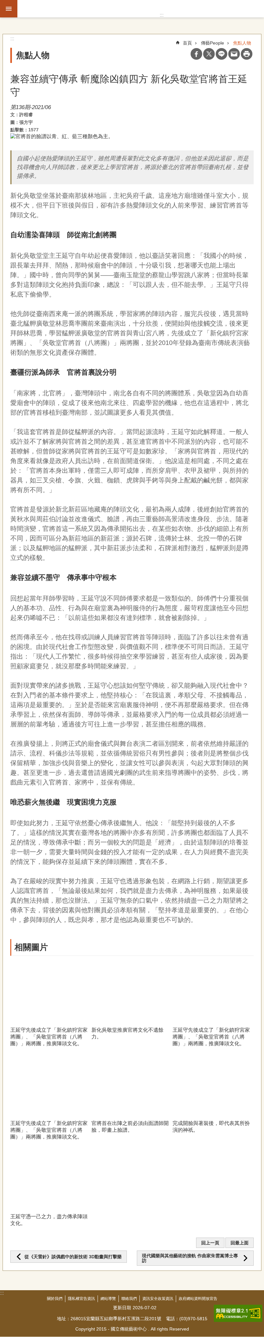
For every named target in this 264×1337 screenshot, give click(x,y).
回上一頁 (210, 1242)
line (221, 54)
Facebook (196, 54)
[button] (51, 991)
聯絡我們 (129, 1298)
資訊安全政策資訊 (157, 1298)
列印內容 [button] (246, 54)
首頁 (187, 43)
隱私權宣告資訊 (81, 1298)
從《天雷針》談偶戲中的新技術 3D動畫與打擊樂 (73, 1256)
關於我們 (54, 1298)
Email (234, 54)
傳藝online (50, 8)
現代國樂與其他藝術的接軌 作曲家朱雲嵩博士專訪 (190, 1258)
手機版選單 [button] (8, 8)
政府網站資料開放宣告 (198, 1298)
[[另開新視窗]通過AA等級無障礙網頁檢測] (238, 1313)
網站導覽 (108, 1298)
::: (162, 15)
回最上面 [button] (240, 1242)
